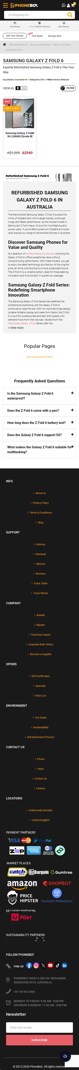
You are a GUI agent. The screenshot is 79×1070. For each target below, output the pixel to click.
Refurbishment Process (40, 737)
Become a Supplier (40, 654)
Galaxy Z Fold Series (62, 45)
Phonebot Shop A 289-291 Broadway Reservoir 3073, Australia (40, 980)
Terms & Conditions (41, 512)
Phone (40, 759)
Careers (40, 788)
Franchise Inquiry (40, 634)
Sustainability (40, 727)
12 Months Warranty (39, 27)
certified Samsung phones (40, 253)
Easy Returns (64, 27)
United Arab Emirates (41, 810)
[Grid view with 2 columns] (18, 88)
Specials (41, 685)
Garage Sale (54, 36)
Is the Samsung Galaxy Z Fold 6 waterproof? (30, 396)
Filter (70, 88)
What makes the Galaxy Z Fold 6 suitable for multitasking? (39, 449)
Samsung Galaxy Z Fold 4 (39, 357)
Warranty (40, 554)
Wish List (40, 695)
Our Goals (40, 717)
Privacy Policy (41, 502)
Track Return (40, 593)
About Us (40, 493)
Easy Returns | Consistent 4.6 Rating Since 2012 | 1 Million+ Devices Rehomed (36, 80)
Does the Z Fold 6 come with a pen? (33, 411)
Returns (40, 563)
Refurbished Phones (18, 45)
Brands (41, 615)
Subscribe (39, 1040)
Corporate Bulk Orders (40, 644)
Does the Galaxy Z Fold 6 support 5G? (34, 435)
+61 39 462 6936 (24, 991)
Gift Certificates (41, 676)
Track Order (40, 583)
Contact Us (40, 778)
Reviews (41, 573)
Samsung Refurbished (40, 45)
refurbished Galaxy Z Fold (22, 323)
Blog (40, 522)
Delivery (40, 544)
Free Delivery (15, 27)
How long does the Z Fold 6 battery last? (36, 423)
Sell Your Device (14, 35)
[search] (70, 15)
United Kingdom (41, 820)
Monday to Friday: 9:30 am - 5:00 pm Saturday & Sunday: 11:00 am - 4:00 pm (40, 1003)
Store (41, 768)
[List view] (24, 88)
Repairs (40, 624)
